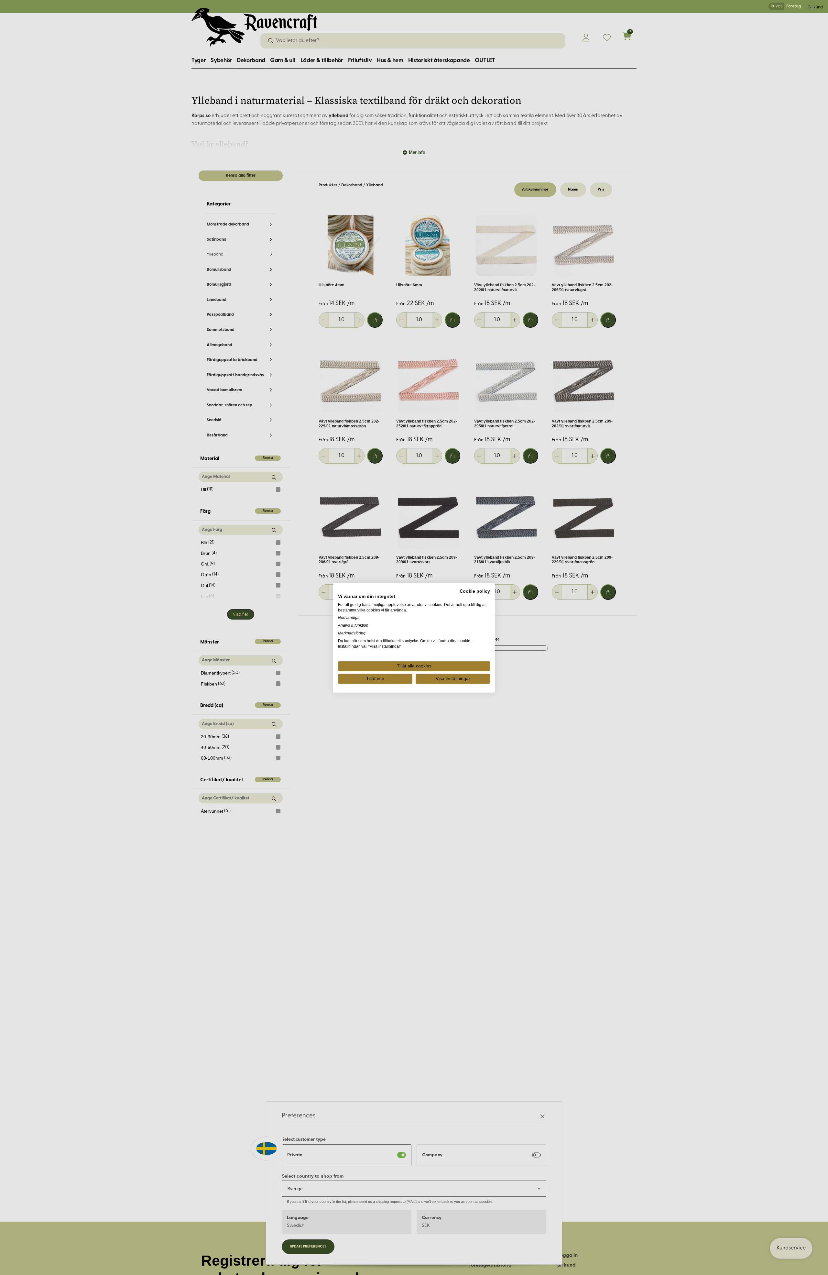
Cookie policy (475, 590)
